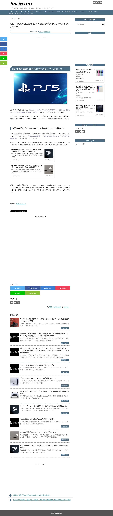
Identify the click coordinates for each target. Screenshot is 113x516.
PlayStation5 (57, 307)
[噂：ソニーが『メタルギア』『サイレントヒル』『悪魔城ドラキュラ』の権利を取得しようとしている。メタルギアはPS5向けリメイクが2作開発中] (14, 352)
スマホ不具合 (66, 11)
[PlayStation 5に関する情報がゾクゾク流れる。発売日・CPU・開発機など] (14, 449)
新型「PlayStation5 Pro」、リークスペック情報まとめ (85, 106)
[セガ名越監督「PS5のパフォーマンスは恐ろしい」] (14, 435)
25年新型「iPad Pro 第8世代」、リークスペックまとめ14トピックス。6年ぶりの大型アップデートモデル (85, 88)
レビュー (96, 11)
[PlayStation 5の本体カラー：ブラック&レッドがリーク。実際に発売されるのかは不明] (14, 322)
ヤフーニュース (21, 203)
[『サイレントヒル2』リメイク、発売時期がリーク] (14, 381)
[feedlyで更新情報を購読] (97, 2)
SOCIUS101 (58, 513)
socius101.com (16, 159)
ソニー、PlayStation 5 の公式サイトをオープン (37, 365)
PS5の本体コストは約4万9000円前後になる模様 (37, 419)
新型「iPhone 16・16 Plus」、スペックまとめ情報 (85, 70)
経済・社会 (18, 13)
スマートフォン (56, 11)
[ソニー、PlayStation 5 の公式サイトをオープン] (14, 368)
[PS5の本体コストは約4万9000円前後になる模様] (14, 422)
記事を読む (64, 328)
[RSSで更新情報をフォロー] (100, 2)
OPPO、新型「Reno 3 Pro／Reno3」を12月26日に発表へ (31, 495)
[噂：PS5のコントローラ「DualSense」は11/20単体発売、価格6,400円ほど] (14, 395)
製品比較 (11, 13)
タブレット (75, 11)
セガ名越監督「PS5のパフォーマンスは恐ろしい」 (38, 432)
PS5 (50, 307)
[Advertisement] (40, 50)
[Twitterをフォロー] (94, 2)
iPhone (27, 11)
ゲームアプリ (46, 11)
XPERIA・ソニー (18, 11)
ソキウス (66, 307)
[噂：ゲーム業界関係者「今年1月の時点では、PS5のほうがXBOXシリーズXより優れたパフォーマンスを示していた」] (14, 337)
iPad (32, 11)
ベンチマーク (83, 11)
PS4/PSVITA (47, 32)
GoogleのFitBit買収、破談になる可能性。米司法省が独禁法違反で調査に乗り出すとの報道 (42, 500)
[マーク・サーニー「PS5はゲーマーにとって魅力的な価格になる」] (14, 409)
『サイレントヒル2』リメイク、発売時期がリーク (38, 378)
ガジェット (38, 11)
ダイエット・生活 (28, 13)
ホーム (10, 11)
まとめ (90, 11)
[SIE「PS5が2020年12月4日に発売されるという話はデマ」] (3, 49)
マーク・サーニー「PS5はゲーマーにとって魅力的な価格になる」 (44, 406)
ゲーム (41, 32)
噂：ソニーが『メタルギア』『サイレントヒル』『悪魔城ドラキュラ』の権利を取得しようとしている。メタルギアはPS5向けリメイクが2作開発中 (44, 350)
